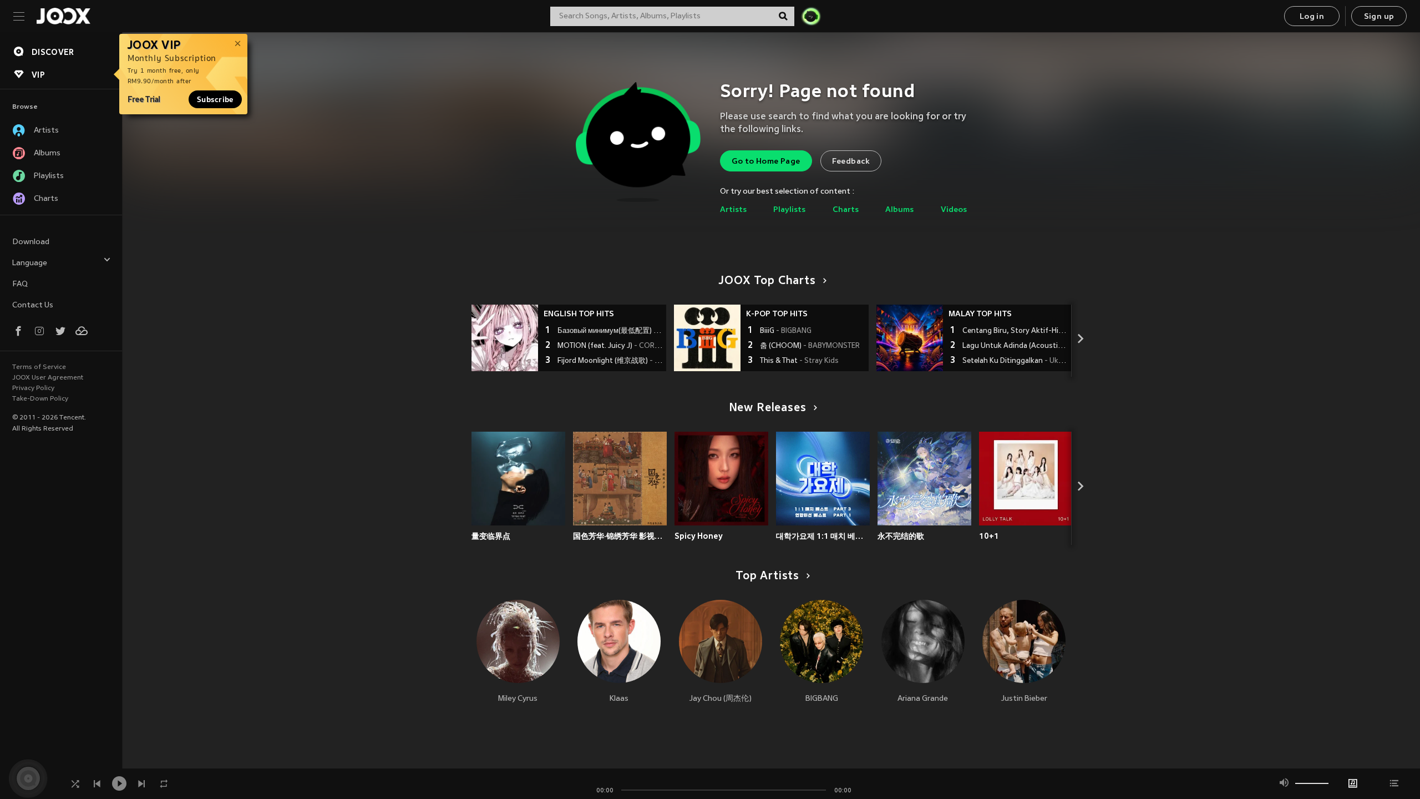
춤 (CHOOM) (810, 346)
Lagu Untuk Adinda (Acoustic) (1015, 346)
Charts (846, 210)
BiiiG (786, 331)
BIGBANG (821, 699)
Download (30, 242)
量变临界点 (490, 536)
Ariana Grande (922, 699)
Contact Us (32, 305)
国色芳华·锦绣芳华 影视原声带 (620, 536)
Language (29, 263)
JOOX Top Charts (767, 281)
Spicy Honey (698, 536)
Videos (954, 210)
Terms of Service (39, 367)
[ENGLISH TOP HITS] (504, 338)
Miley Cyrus (517, 699)
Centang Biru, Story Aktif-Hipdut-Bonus (1015, 331)
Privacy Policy (33, 388)
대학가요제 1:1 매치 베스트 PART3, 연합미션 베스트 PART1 (823, 536)
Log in (1312, 17)
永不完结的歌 (901, 536)
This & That (799, 361)
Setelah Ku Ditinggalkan (1015, 361)
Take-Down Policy (40, 399)
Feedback (851, 162)
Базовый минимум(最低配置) (610, 331)
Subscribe (215, 99)
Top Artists (767, 576)
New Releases (768, 408)
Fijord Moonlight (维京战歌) (610, 361)
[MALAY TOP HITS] (909, 338)
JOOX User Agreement (47, 378)
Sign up (1379, 17)
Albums (899, 210)
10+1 (989, 536)
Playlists (789, 210)
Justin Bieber (1024, 699)
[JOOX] (63, 16)
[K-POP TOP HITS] (707, 338)
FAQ (20, 284)
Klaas (619, 699)
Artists (733, 210)
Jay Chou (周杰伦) (720, 699)
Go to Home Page (766, 162)
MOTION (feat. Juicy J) (610, 346)
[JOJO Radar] (811, 16)
